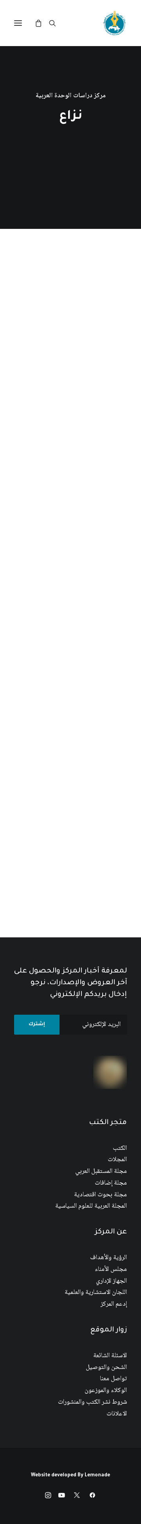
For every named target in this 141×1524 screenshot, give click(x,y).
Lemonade (97, 1475)
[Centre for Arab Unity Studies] (114, 23)
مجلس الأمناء (111, 1269)
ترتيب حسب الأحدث (72, 266)
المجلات (117, 1159)
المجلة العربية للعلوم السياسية (91, 1206)
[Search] (56, 23)
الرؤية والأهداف (108, 1257)
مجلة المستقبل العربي (101, 1171)
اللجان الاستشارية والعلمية (96, 1292)
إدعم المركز (114, 1304)
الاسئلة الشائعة (110, 1356)
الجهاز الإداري (111, 1281)
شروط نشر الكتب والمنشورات (92, 1402)
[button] (18, 23)
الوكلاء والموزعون (106, 1390)
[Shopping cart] (42, 23)
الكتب (120, 1148)
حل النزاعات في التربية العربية (77, 483)
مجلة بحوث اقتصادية (100, 1195)
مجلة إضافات (111, 1183)
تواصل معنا (113, 1379)
